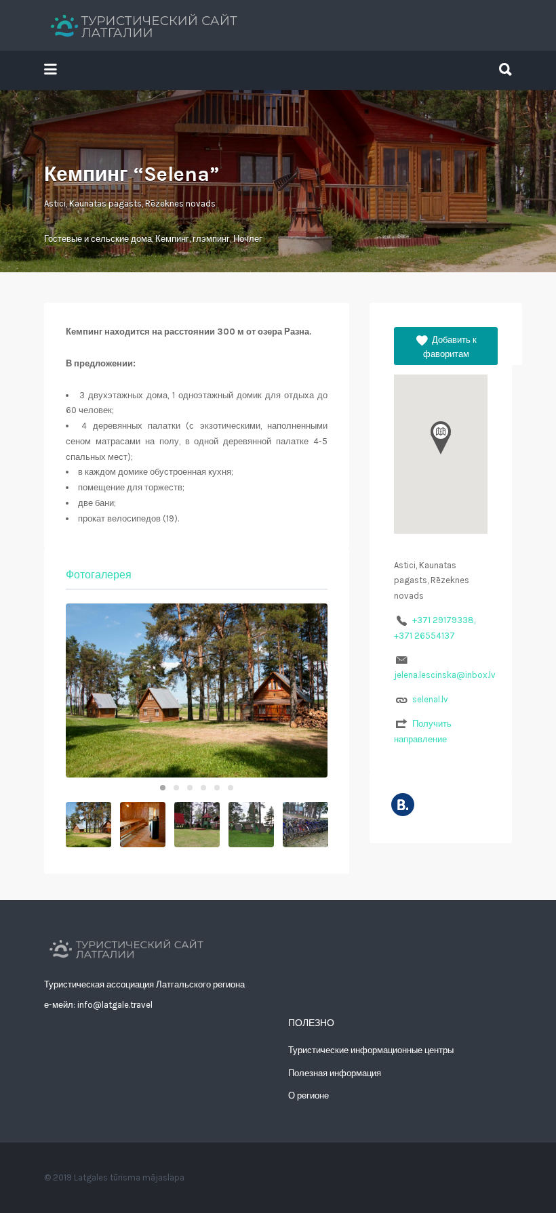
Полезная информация (334, 1073)
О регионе (308, 1095)
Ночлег (247, 239)
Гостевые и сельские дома (98, 239)
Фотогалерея (99, 574)
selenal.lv (430, 699)
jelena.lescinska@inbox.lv (445, 675)
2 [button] (176, 787)
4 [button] (203, 787)
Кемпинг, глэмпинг (192, 239)
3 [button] (190, 787)
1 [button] (163, 787)
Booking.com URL (402, 804)
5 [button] (217, 787)
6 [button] (230, 787)
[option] (196, 690)
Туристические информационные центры (371, 1050)
